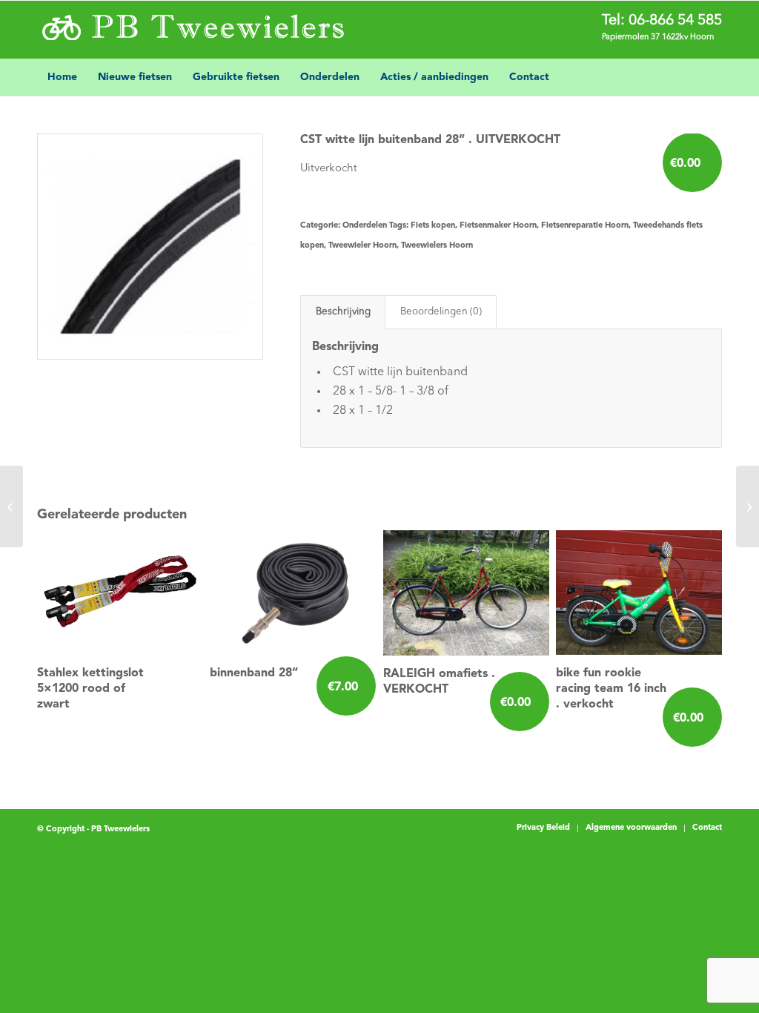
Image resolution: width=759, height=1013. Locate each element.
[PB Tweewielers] (191, 30)
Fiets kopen (433, 226)
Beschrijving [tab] (343, 312)
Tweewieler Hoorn (362, 246)
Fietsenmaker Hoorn (498, 226)
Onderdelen (364, 226)
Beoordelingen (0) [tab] (441, 312)
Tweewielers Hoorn (437, 246)
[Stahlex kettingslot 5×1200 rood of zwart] (11, 506)
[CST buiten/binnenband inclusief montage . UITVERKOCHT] (747, 506)
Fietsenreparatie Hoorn (585, 226)
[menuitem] (62, 77)
